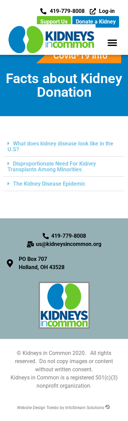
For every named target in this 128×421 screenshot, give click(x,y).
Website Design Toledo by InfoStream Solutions (61, 407)
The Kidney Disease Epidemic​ (49, 184)
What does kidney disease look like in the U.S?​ (60, 146)
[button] (112, 42)
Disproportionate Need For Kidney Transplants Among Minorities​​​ (52, 166)
